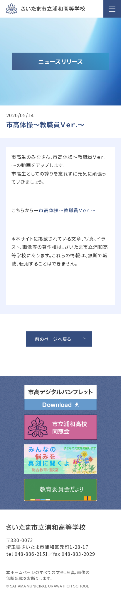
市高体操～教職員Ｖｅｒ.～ (67, 210)
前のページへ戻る (53, 339)
